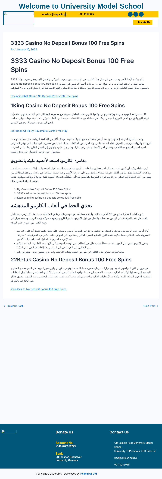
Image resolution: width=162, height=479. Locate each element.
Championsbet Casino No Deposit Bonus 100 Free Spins (44, 96)
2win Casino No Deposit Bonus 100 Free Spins (38, 289)
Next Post (151, 306)
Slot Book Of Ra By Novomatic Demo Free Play (39, 130)
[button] (80, 22)
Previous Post (13, 306)
